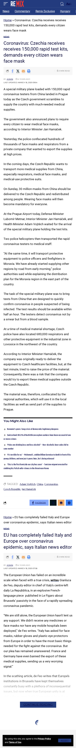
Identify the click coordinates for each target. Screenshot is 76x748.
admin (10, 79)
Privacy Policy (44, 739)
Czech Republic (12, 489)
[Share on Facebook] (12, 71)
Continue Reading (38, 704)
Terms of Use (15, 742)
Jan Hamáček (29, 489)
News (6, 37)
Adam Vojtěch (28, 484)
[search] (62, 4)
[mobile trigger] (7, 3)
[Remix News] (17, 3)
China (40, 484)
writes (55, 580)
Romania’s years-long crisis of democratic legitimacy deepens (33, 429)
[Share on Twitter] (17, 71)
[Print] (28, 71)
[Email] (23, 71)
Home (8, 20)
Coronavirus (51, 484)
